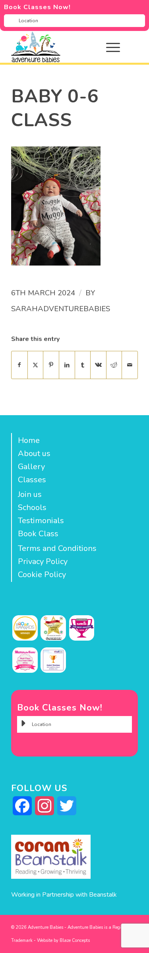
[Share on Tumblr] (83, 365)
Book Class (38, 533)
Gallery (31, 466)
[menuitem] (119, 47)
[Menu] (109, 47)
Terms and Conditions (57, 548)
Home (29, 440)
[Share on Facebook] (19, 365)
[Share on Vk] (98, 365)
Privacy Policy (43, 561)
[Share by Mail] (129, 365)
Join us (30, 494)
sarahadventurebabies (60, 309)
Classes (32, 479)
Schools (32, 507)
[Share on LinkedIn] (67, 365)
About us (34, 453)
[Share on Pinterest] (51, 365)
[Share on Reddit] (114, 365)
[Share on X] (35, 365)
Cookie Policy (42, 574)
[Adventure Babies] (61, 47)
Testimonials (41, 520)
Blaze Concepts (75, 940)
